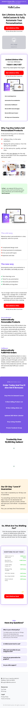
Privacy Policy (4, 697)
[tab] (14, 630)
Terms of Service (5, 699)
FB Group (3, 691)
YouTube (3, 689)
